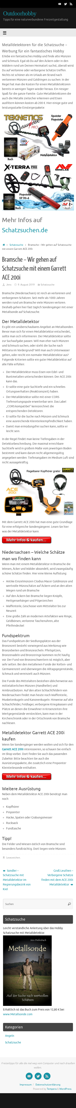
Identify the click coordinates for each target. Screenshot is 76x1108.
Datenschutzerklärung (47, 1084)
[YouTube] (60, 4)
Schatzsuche (16, 244)
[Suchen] (69, 904)
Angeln (9, 1036)
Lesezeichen (13, 857)
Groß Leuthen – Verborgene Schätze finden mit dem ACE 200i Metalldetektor (57, 877)
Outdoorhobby (19, 13)
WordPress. (65, 1089)
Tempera (52, 1089)
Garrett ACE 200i (13, 749)
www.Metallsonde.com (17, 1014)
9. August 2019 (26, 284)
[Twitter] (65, 4)
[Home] (3, 244)
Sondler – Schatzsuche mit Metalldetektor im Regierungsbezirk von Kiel (17, 880)
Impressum (26, 1084)
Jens (8, 284)
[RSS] (71, 4)
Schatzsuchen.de (25, 230)
